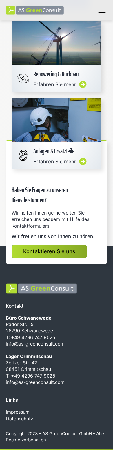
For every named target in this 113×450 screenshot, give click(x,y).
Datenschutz (19, 418)
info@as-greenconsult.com (35, 344)
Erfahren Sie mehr (56, 56)
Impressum (18, 412)
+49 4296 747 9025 (32, 337)
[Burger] (102, 10)
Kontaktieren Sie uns (49, 251)
